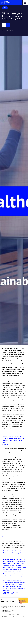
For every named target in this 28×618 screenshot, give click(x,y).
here (17, 490)
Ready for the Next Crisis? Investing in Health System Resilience (13, 484)
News (5, 7)
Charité (17, 543)
